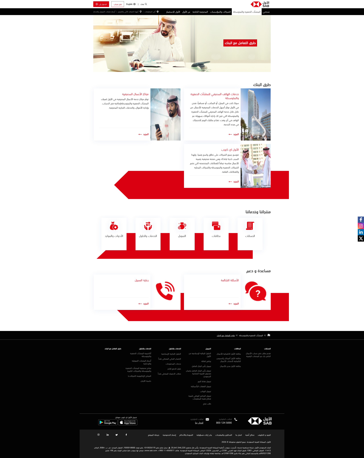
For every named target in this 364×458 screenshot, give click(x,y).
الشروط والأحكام (186, 435)
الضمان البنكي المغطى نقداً (169, 358)
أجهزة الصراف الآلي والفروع (128, 11)
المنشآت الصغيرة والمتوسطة (246, 12)
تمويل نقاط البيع (204, 381)
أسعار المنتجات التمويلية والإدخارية (141, 362)
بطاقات (216, 236)
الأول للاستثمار (173, 12)
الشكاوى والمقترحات (223, 435)
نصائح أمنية (249, 435)
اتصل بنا (238, 435)
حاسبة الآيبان (146, 380)
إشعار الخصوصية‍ (169, 435)
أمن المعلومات (149, 11)
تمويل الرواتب (205, 391)
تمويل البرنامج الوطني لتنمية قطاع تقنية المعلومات (199, 397)
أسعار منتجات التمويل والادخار (104, 11)
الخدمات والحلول (148, 236)
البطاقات (237, 348)
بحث (142, 4)
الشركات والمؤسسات (220, 12)
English (129, 4)
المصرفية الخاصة (200, 12)
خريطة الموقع (153, 435)
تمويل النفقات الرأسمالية (201, 386)
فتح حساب (118, 4)
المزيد (236, 134)
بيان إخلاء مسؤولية (204, 435)
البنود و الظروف (264, 435)
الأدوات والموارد (114, 236)
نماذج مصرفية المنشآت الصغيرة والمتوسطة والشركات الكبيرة (138, 369)
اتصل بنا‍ (199, 422)
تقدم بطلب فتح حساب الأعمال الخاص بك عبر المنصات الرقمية (258, 355)
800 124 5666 (224, 422)
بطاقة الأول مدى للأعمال (230, 366)
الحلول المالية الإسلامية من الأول (200, 355)
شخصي (266, 12)
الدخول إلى (103, 4)
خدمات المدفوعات (173, 363)
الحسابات (250, 236)
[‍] (260, 424)
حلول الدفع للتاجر (174, 368)
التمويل (182, 236)
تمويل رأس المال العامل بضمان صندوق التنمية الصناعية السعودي (198, 373)
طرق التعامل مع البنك (113, 348)
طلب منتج (207, 403)
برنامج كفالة (206, 361)
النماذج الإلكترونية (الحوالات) (139, 375)
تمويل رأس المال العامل (201, 366)
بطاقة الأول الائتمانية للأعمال (229, 353)
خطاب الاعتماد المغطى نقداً (169, 373)
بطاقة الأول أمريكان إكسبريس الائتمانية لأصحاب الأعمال (228, 360)
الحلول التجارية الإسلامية (171, 353)
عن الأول (186, 12)
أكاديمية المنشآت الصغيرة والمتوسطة (140, 355)
